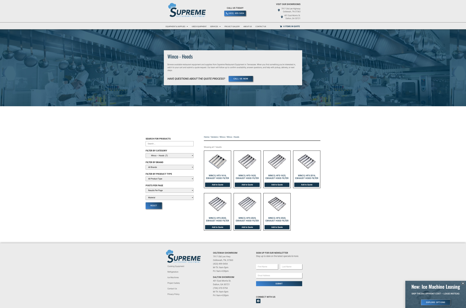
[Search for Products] (170, 143)
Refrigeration (172, 272)
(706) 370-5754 (220, 288)
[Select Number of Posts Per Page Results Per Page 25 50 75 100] (170, 190)
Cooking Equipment (175, 266)
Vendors (214, 137)
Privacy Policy (173, 294)
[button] (463, 283)
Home (206, 137)
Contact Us (260, 26)
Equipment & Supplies (175, 26)
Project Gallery (232, 26)
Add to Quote (217, 185)
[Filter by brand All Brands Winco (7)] (170, 167)
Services (214, 26)
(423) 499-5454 (220, 263)
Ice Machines (173, 277)
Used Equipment (199, 26)
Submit (279, 284)
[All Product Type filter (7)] (170, 178)
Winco (222, 137)
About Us (247, 26)
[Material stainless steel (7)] (170, 197)
